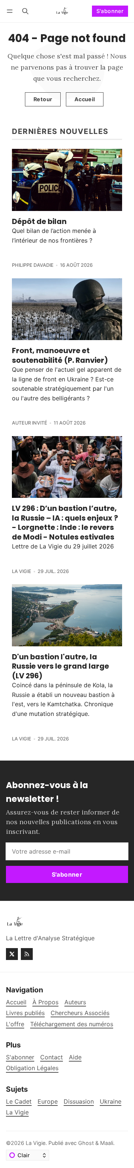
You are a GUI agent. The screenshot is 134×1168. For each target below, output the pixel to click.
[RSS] (27, 954)
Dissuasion (79, 1101)
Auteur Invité (29, 423)
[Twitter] (12, 954)
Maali (106, 1143)
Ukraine (110, 1101)
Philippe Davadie (33, 265)
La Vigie (21, 571)
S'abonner (110, 11)
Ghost (86, 1143)
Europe (48, 1101)
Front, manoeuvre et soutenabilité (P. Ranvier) (60, 355)
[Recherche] (25, 11)
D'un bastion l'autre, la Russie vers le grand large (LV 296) (60, 666)
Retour (43, 99)
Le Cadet (19, 1101)
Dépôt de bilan (39, 221)
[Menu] (11, 11)
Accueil (84, 99)
